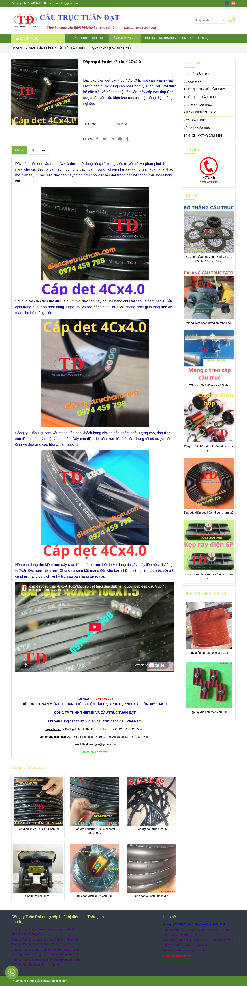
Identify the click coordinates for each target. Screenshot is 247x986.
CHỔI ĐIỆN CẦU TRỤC (198, 104)
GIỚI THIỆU (99, 38)
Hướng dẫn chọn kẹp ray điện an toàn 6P (209, 577)
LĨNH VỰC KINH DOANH (158, 38)
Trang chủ (17, 48)
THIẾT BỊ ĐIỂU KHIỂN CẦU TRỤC (204, 89)
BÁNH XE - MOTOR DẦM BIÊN (203, 135)
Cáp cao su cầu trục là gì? (151, 896)
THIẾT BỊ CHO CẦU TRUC (200, 97)
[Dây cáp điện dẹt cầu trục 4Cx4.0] (83, 20)
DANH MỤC (194, 63)
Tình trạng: (90, 124)
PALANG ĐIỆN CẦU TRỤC (200, 112)
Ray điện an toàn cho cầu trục (208, 652)
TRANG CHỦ (79, 38)
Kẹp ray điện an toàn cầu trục (208, 712)
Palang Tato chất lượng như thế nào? (208, 323)
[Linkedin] (112, 139)
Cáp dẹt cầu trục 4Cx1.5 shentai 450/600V (94, 831)
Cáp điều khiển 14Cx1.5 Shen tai (38, 829)
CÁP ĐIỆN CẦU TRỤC (71, 48)
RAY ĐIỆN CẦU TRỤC (197, 74)
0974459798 (34, 3)
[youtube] (234, 3)
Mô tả (19, 150)
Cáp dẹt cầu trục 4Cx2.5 (151, 829)
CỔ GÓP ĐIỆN (192, 81)
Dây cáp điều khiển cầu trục (94, 896)
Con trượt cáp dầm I (38, 896)
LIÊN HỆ (203, 38)
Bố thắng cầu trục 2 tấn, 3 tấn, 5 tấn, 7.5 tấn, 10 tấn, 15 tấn (209, 259)
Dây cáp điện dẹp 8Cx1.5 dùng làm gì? (208, 512)
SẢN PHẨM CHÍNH (124, 38)
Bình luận (38, 150)
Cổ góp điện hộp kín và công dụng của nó (208, 449)
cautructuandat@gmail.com (62, 3)
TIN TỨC (187, 38)
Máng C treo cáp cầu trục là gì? (208, 384)
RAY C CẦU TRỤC (195, 120)
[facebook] (228, 3)
